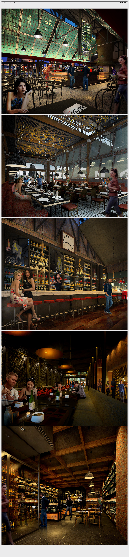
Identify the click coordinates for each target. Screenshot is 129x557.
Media (8, 2)
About (11, 2)
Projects (3, 2)
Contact (15, 2)
